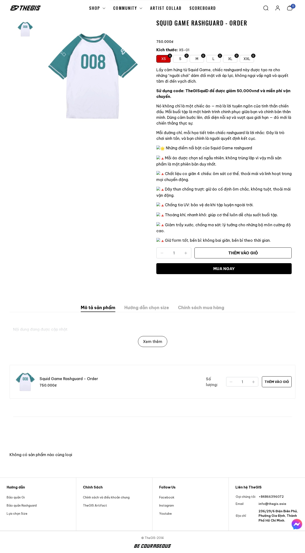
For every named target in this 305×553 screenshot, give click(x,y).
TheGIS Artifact (95, 505)
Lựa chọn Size (17, 513)
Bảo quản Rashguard (22, 505)
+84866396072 (271, 496)
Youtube (165, 513)
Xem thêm (152, 341)
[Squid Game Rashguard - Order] (93, 75)
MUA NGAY (224, 268)
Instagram (166, 505)
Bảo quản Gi (16, 497)
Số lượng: (212, 382)
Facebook (166, 497)
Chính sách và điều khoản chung (106, 497)
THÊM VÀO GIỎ (243, 253)
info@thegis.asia (272, 504)
